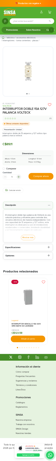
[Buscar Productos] (50, 21)
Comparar (11, 168)
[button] (13, 190)
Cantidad (7, 172)
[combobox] (32, 21)
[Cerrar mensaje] (42, 451)
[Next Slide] (51, 30)
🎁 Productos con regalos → (28, 3)
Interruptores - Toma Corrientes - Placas (20, 40)
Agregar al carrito (28, 455)
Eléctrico (11, 38)
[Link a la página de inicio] (3, 37)
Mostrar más (28, 237)
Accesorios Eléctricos (26, 38)
